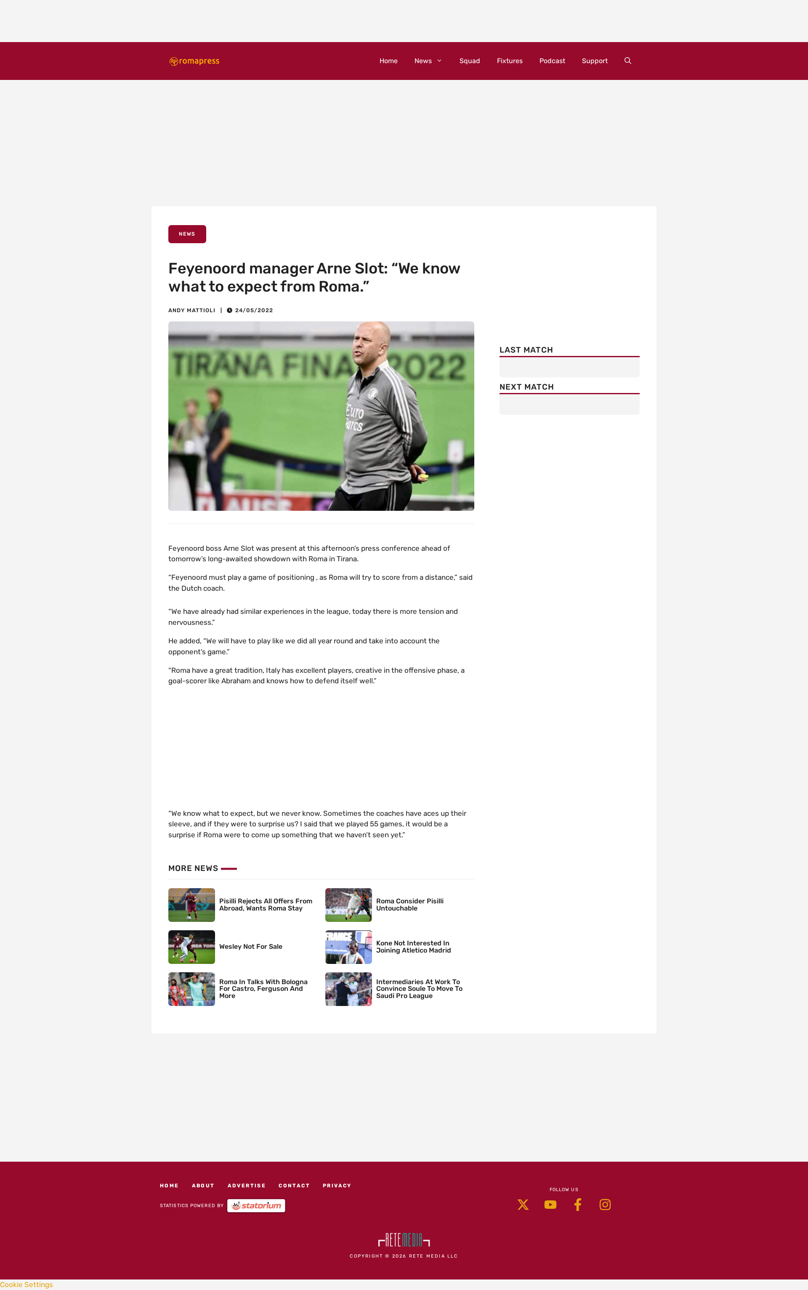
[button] (628, 61)
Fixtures (510, 61)
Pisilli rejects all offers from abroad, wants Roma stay (265, 904)
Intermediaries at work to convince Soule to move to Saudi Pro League (419, 989)
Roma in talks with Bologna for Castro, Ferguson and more (263, 989)
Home (389, 61)
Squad (470, 61)
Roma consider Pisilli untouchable (410, 904)
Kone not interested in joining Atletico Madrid (413, 946)
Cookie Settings (26, 1284)
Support (595, 61)
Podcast (552, 61)
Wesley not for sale (250, 946)
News (423, 61)
